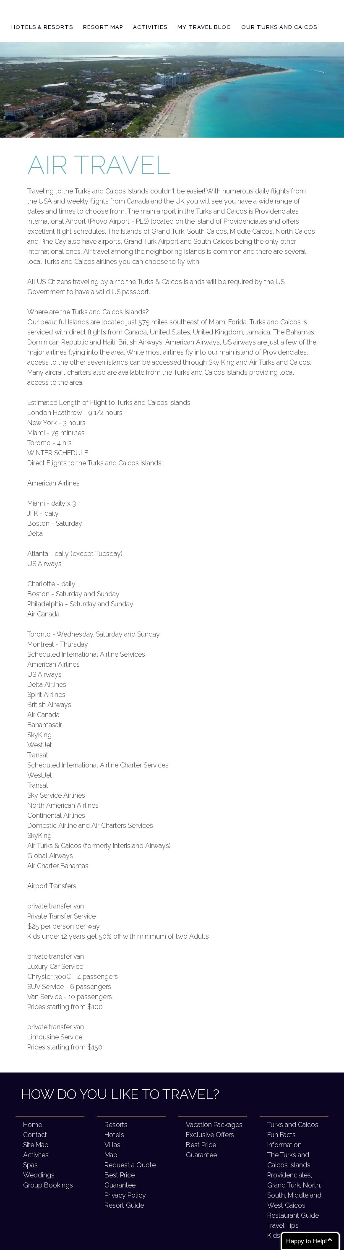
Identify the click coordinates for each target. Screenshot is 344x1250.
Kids (273, 1236)
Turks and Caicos (292, 1125)
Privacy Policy (125, 1195)
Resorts (116, 1125)
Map (110, 1155)
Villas (112, 1145)
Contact (35, 1135)
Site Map (36, 1145)
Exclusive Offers (210, 1135)
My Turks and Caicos (80, 12)
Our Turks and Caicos (279, 27)
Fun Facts (281, 1135)
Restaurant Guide (293, 1215)
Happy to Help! (306, 1241)
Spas (30, 1165)
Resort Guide (124, 1205)
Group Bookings (48, 1185)
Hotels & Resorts (42, 27)
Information (284, 1145)
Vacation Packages (214, 1125)
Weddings (39, 1175)
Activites (36, 1155)
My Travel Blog (204, 27)
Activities (150, 27)
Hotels (114, 1135)
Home (32, 1125)
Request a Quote (130, 1165)
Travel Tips (283, 1225)
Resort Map (103, 27)
